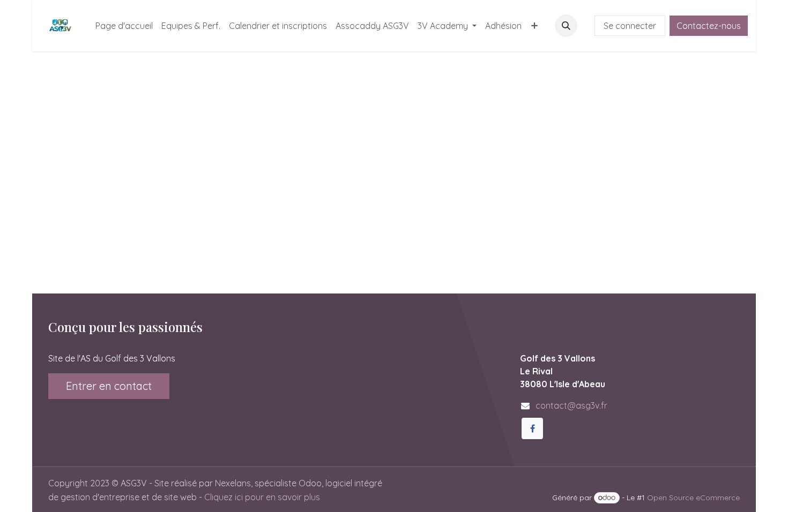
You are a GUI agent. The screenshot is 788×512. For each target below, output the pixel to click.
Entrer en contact (109, 386)
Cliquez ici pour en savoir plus (262, 497)
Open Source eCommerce (693, 497)
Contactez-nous (709, 25)
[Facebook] (532, 428)
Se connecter (630, 25)
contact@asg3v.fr (571, 405)
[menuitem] (124, 25)
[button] (566, 25)
